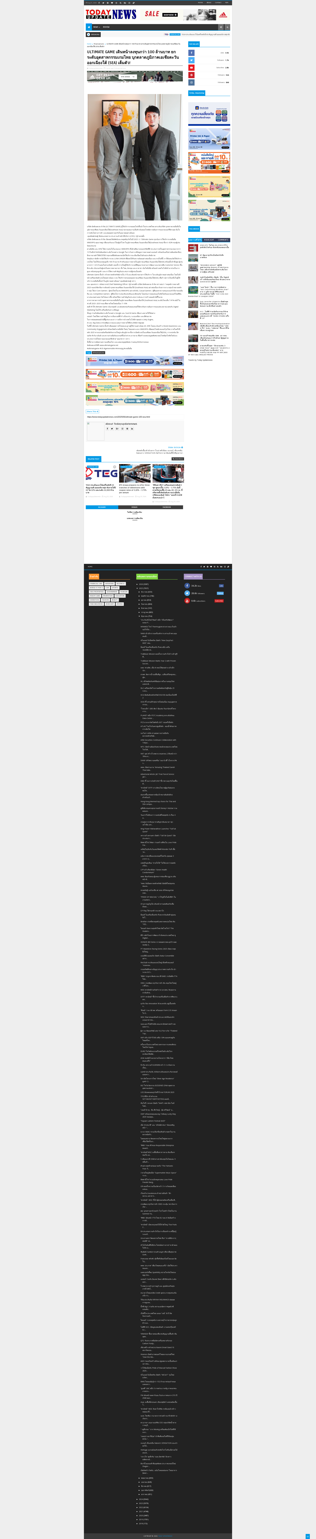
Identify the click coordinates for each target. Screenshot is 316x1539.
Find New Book (96, 604)
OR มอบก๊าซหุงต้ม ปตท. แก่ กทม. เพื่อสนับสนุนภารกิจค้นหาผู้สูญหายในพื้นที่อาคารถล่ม (214, 338)
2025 (141, 588)
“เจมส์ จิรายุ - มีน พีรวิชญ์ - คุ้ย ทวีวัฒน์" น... (157, 1110)
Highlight (209, 240)
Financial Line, (121, 68)
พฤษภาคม (145, 1478)
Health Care (95, 596)
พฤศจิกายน (145, 596)
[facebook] (99, 3)
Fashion (105, 600)
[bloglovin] (112, 3)
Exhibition (94, 600)
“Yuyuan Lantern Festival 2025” (153, 1121)
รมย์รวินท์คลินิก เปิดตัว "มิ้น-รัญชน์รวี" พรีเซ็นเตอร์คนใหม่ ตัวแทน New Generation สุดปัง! (215, 279)
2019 (141, 1519)
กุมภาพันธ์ (145, 1490)
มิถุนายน (144, 616)
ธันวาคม (144, 592)
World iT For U (96, 588)
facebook (167, 507)
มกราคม (144, 1494)
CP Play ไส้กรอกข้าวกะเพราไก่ (152, 910)
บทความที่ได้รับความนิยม (195, 240)
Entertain (228, 34)
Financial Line (124, 34)
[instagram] (129, 3)
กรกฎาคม (145, 612)
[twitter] (103, 3)
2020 (141, 1515)
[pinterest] (107, 3)
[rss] (120, 3)
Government (112, 592)
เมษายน (144, 1482)
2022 (141, 1507)
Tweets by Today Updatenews (200, 360)
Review (106, 27)
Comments (223, 240)
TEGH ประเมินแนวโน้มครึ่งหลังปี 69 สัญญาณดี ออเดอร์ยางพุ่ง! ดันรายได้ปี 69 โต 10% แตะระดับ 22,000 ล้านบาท (173, 34)
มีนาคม (144, 1486)
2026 (141, 584)
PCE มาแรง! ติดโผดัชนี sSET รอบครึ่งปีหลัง (157, 722)
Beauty (115, 600)
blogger (102, 507)
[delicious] (133, 3)
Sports (115, 588)
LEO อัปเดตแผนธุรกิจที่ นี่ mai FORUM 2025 (157, 1092)
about (209, 2)
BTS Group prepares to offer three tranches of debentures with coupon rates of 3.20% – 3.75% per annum (134, 489)
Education (120, 596)
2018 (141, 1523)
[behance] (125, 3)
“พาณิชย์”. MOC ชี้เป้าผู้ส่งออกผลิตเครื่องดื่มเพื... (158, 1200)
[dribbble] (116, 3)
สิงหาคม (144, 608)
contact (218, 2)
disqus (134, 507)
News (95, 27)
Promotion (108, 596)
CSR (107, 588)
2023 (141, 1503)
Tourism (124, 592)
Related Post (93, 459)
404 (226, 2)
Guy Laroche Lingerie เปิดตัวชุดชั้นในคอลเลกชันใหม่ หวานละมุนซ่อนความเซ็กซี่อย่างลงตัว (214, 304)
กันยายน (144, 604)
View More (179, 459)
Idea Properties (97, 592)
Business (121, 584)
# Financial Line (98, 353)
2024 (141, 1499)
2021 (141, 1511)
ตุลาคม (144, 600)
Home (200, 2)
